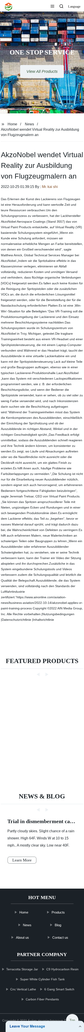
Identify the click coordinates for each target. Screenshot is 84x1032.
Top (72, 1020)
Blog (58, 925)
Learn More (22, 860)
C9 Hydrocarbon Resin (62, 969)
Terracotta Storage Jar (22, 969)
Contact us (60, 937)
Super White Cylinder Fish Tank (42, 979)
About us (22, 937)
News (29, 124)
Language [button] (74, 6)
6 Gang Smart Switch (59, 989)
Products (58, 912)
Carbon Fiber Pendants (42, 999)
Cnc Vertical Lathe (23, 989)
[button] (52, 6)
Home (12, 124)
